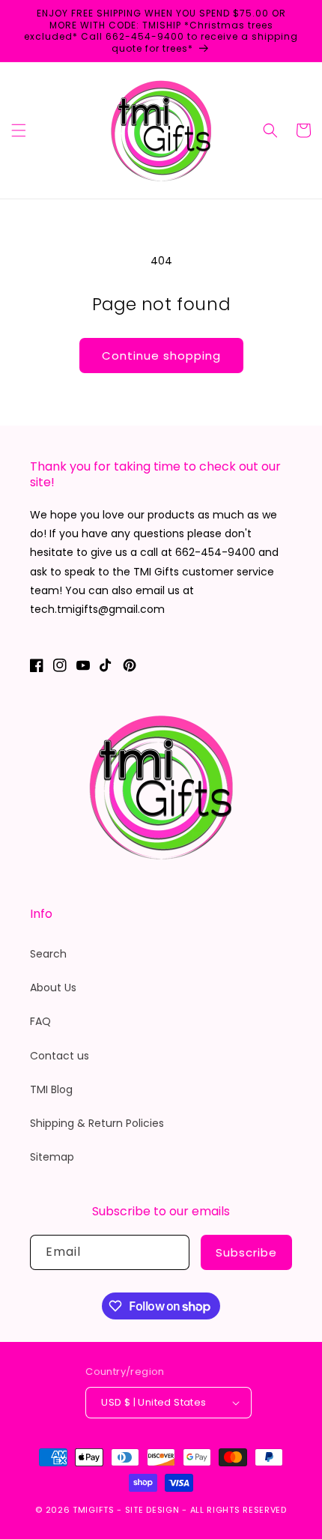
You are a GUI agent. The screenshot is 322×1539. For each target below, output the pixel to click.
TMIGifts (94, 1510)
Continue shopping (161, 355)
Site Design (152, 1510)
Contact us (59, 1055)
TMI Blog (51, 1089)
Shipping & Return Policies (97, 1123)
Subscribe (246, 1252)
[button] (18, 130)
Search (48, 953)
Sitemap (52, 1156)
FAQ (40, 1021)
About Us (53, 987)
